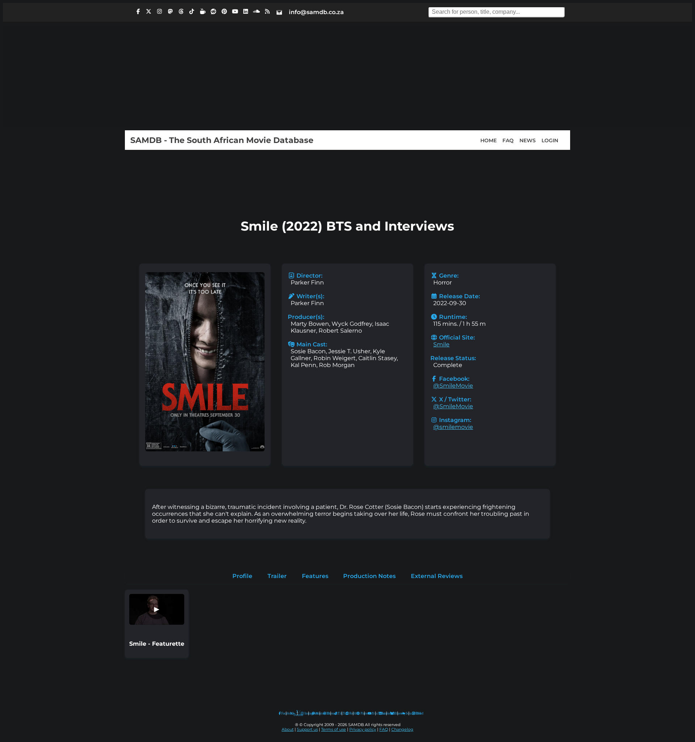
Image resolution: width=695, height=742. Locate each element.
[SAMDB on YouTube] (235, 12)
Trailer (277, 576)
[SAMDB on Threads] (181, 12)
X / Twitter (293, 713)
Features (315, 576)
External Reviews (437, 576)
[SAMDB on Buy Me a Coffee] (203, 12)
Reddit (349, 713)
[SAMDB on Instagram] (160, 12)
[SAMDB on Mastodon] (170, 12)
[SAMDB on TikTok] (192, 12)
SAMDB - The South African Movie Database (221, 140)
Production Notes (369, 576)
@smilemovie (453, 426)
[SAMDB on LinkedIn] (246, 12)
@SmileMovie (453, 385)
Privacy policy (362, 729)
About (288, 729)
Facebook (282, 713)
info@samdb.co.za (316, 12)
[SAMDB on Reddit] (213, 12)
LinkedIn (382, 713)
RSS (416, 713)
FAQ (508, 140)
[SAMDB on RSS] (267, 12)
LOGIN (550, 140)
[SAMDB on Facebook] (138, 12)
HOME (488, 140)
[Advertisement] (347, 76)
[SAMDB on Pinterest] (224, 12)
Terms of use (333, 729)
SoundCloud (403, 713)
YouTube (369, 713)
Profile (242, 576)
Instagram (304, 713)
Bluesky (392, 713)
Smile (441, 344)
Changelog (402, 729)
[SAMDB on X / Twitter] (149, 12)
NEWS (527, 140)
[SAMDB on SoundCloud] (257, 12)
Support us (307, 729)
